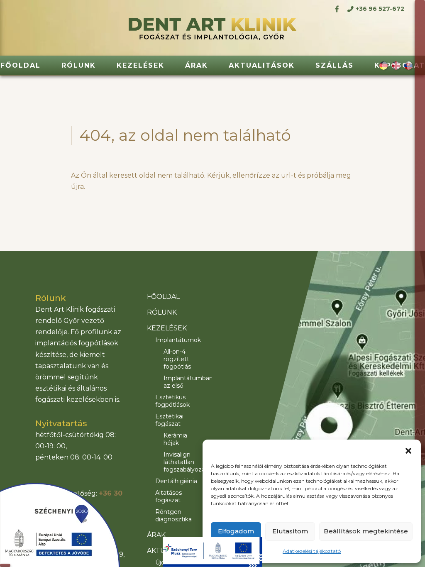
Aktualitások (262, 65)
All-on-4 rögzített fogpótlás (177, 359)
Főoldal (20, 65)
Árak (196, 65)
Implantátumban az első (182, 381)
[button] (408, 450)
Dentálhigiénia (176, 481)
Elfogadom (236, 531)
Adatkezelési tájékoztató (312, 551)
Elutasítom (290, 531)
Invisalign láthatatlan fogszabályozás (182, 462)
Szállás (334, 65)
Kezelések (140, 65)
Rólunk (78, 65)
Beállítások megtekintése (366, 531)
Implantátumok (177, 340)
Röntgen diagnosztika (173, 515)
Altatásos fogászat (168, 496)
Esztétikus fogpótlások (172, 400)
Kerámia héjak (175, 439)
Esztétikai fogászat (169, 420)
